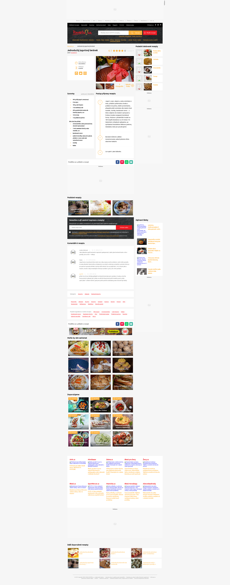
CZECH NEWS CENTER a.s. (88, 577)
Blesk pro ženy (86, 20)
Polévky (98, 40)
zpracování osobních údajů (79, 233)
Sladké (139, 40)
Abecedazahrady (149, 484)
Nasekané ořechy (88, 314)
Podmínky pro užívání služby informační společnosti (137, 577)
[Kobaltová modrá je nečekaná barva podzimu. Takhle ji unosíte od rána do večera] (151, 464)
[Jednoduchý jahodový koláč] (73, 552)
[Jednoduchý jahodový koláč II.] (105, 552)
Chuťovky (91, 40)
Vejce (94, 316)
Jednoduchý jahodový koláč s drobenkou (150, 552)
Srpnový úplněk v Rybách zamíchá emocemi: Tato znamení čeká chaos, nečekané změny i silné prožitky (132, 496)
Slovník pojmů (99, 304)
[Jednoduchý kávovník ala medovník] (105, 563)
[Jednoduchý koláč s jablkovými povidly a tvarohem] (136, 563)
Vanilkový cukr (86, 316)
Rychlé (135, 40)
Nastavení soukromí (104, 578)
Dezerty (80, 294)
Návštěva (90, 304)
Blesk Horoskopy (131, 484)
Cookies (96, 578)
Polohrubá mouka (104, 314)
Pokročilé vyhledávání (125, 36)
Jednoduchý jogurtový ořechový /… (86, 563)
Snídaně (100, 301)
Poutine (155, 85)
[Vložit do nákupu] (80, 73)
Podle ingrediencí (137, 36)
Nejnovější (84, 25)
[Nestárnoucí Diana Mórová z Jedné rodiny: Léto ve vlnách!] (78, 486)
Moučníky (123, 40)
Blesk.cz (78, 20)
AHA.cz (72, 459)
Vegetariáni (74, 304)
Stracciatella (156, 76)
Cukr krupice (115, 311)
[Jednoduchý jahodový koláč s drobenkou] (136, 552)
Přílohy (112, 40)
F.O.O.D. (121, 25)
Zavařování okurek (115, 41)
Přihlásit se (150, 25)
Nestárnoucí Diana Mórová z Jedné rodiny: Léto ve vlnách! (78, 491)
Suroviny (91, 25)
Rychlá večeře (84, 40)
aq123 (81, 274)
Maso (102, 40)
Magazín (115, 25)
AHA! (94, 20)
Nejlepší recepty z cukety (150, 40)
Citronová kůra (106, 311)
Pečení (119, 301)
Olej (96, 314)
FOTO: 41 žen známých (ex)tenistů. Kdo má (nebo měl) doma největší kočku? (96, 493)
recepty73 (74, 52)
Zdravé (130, 40)
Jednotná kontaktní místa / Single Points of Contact (121, 578)
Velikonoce (83, 304)
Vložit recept (151, 33)
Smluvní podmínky (101, 235)
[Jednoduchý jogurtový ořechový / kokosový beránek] (73, 563)
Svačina (106, 301)
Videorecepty (130, 25)
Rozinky (125, 314)
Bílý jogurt (96, 311)
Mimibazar (92, 459)
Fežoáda (155, 59)
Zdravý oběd (75, 40)
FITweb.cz (129, 20)
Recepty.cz (70, 46)
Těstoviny (117, 40)
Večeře (113, 301)
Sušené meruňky (75, 316)
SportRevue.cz (93, 484)
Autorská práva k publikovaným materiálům (115, 577)
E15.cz (115, 20)
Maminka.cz (108, 20)
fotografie (119, 85)
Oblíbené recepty (74, 25)
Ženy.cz (136, 20)
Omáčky (107, 40)
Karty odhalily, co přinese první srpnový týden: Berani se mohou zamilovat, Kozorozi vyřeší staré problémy (114, 496)
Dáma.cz (100, 20)
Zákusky (87, 294)
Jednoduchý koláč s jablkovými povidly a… (150, 563)
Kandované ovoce (76, 314)
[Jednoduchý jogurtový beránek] (115, 81)
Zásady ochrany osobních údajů (112, 235)
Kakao (122, 311)
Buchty (87, 301)
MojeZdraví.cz (144, 20)
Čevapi (155, 68)
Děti (124, 301)
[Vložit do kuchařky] (76, 73)
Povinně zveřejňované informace (141, 578)
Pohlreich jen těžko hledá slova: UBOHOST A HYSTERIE (77, 467)
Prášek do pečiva (116, 314)
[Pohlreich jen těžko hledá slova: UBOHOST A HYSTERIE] (78, 462)
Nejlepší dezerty (96, 294)
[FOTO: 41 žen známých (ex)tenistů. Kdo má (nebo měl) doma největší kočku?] (96, 487)
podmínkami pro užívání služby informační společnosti (94, 232)
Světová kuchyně (101, 25)
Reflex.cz (122, 20)
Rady (109, 25)
